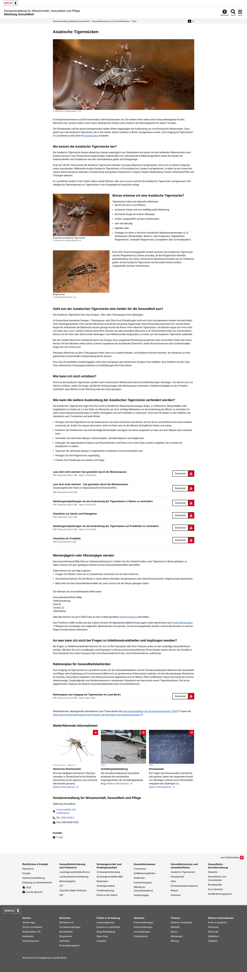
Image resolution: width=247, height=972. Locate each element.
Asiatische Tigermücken (183, 872)
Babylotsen (102, 881)
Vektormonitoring (128, 617)
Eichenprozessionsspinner (184, 886)
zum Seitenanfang (230, 857)
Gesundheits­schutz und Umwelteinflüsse (110, 21)
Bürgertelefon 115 (31, 931)
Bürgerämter (65, 936)
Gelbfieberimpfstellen (144, 873)
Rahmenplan (91, 135)
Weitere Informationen (64, 787)
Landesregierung (105, 922)
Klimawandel (177, 876)
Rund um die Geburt (107, 895)
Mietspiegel (177, 936)
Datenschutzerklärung (33, 878)
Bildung (175, 941)
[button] (191, 21)
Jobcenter (64, 941)
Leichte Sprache (34, 892)
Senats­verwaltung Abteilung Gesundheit (71, 21)
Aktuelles (212, 872)
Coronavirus (140, 869)
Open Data (102, 936)
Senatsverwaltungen (69, 927)
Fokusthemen (141, 936)
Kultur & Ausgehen (217, 922)
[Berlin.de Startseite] (10, 3)
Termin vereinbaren (32, 927)
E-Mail (59, 837)
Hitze (173, 881)
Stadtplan (213, 941)
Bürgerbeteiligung (106, 931)
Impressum (28, 869)
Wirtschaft (213, 931)
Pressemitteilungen (143, 922)
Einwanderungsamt (69, 945)
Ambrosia (176, 895)
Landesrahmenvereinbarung (73, 876)
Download (180, 473)
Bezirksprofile (215, 885)
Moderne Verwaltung (181, 922)
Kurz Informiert (215, 889)
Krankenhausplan (143, 882)
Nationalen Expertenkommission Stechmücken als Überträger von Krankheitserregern (96, 715)
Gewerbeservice (30, 941)
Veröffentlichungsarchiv (220, 894)
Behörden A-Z (66, 922)
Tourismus (213, 927)
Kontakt (26, 873)
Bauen (174, 931)
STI (61, 886)
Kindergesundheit (106, 886)
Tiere (134, 21)
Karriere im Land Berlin (108, 927)
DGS (28, 887)
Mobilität (175, 927)
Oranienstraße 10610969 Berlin (66, 811)
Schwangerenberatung (108, 872)
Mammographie (67, 881)
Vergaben (102, 941)
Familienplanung (105, 890)
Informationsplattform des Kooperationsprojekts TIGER (150, 711)
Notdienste (139, 878)
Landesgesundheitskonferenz (74, 872)
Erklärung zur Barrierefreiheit (37, 882)
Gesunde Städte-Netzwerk (72, 890)
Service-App (28, 922)
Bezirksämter (66, 931)
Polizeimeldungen (143, 927)
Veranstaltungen (142, 931)
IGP (61, 895)
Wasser (174, 890)
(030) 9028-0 (67, 817)
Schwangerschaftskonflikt (110, 876)
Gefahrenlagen (141, 895)
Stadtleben (213, 936)
